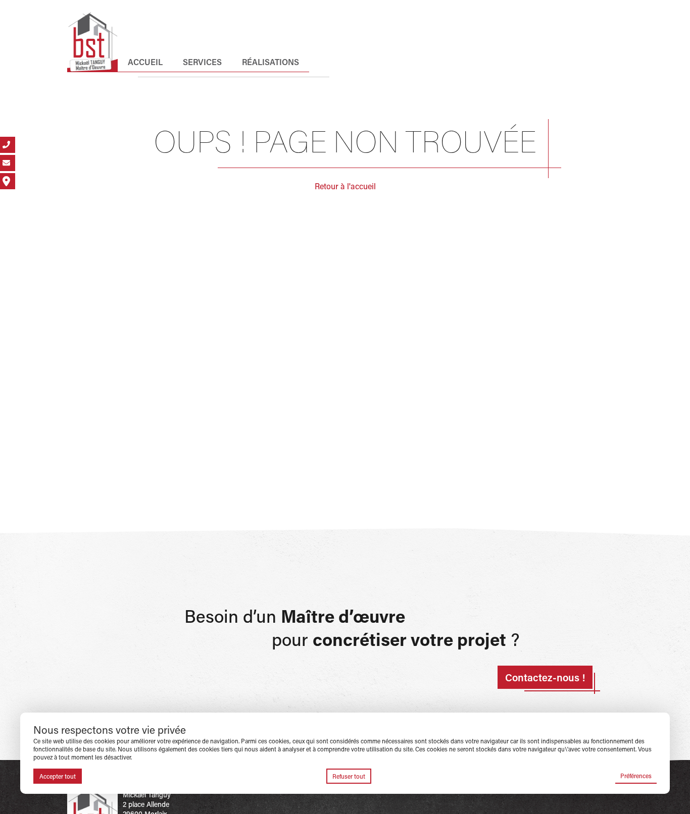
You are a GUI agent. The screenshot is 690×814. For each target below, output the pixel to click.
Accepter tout (57, 776)
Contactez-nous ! (545, 677)
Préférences (636, 776)
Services (202, 62)
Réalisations (270, 62)
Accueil (145, 62)
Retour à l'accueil (345, 186)
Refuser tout (348, 776)
